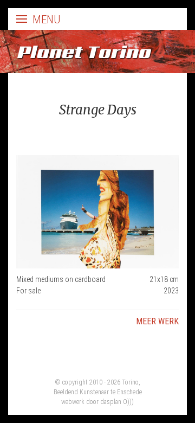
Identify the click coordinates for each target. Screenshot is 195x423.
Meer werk (157, 321)
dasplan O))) (117, 402)
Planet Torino (83, 52)
